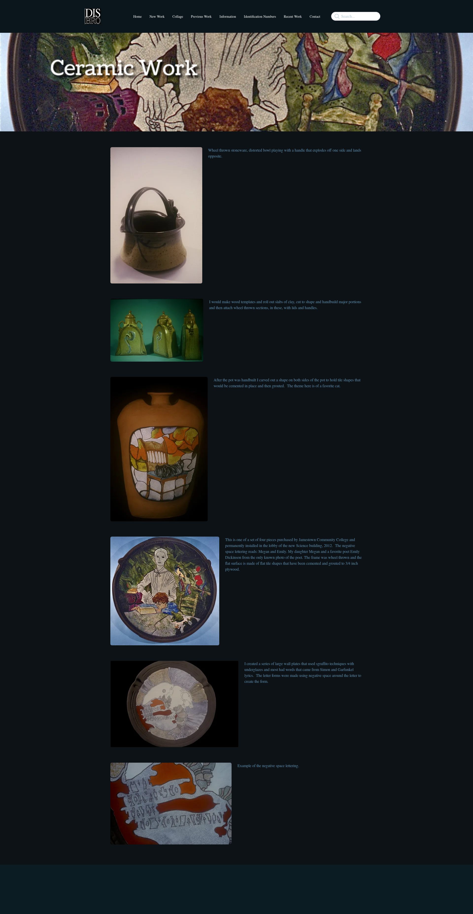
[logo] (93, 16)
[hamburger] (107, 13)
